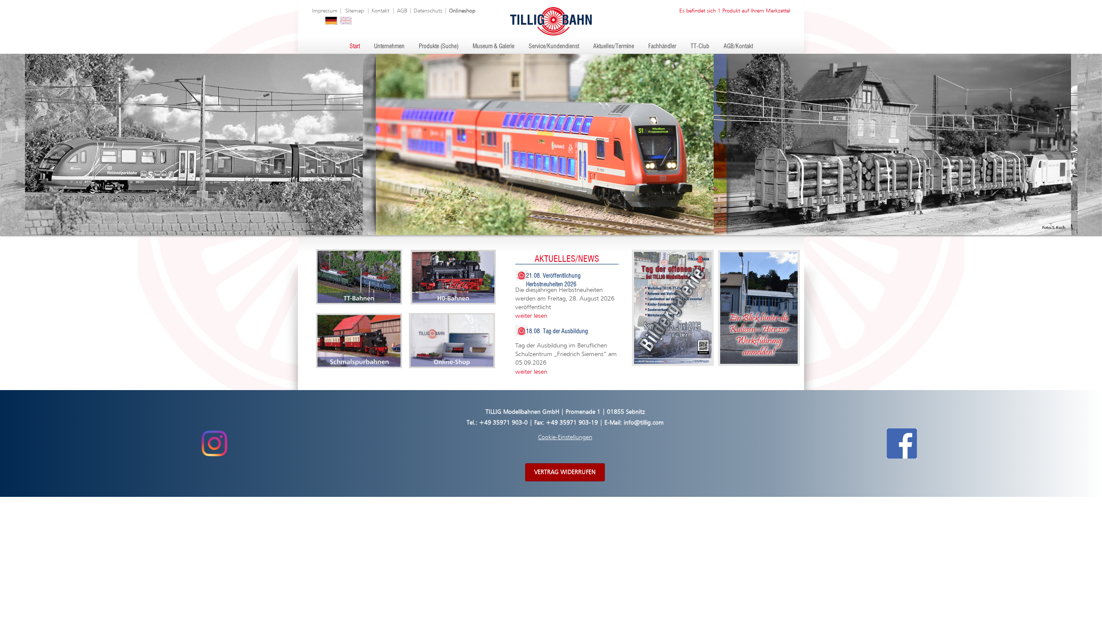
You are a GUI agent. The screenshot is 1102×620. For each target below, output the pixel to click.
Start (355, 46)
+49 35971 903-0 (503, 423)
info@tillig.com (644, 423)
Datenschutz (428, 11)
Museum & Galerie (493, 46)
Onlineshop (462, 11)
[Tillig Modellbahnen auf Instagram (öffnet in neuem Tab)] (214, 443)
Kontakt (380, 11)
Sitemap (354, 11)
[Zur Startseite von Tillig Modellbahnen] (551, 21)
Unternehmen (389, 46)
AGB (402, 11)
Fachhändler (662, 46)
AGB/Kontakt (738, 46)
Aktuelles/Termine (613, 46)
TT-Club (699, 46)
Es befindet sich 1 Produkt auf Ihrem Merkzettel (734, 11)
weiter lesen (531, 316)
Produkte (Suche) (438, 46)
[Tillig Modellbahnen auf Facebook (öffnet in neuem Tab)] (902, 443)
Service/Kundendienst (554, 46)
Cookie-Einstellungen (565, 437)
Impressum (324, 11)
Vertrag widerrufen (565, 472)
